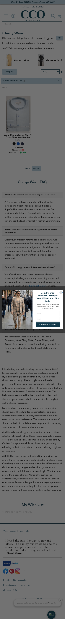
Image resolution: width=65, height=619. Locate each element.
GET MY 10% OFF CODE (48, 325)
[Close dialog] (61, 292)
